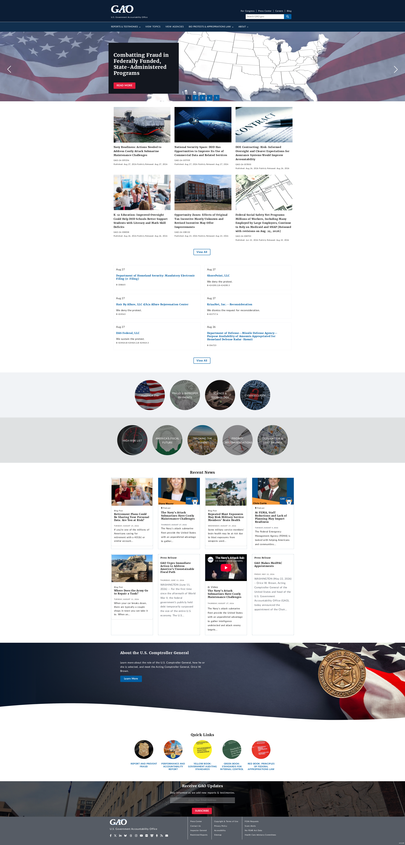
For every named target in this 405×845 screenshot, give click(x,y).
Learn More (131, 678)
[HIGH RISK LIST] (132, 454)
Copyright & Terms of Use (226, 821)
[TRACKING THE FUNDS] (202, 454)
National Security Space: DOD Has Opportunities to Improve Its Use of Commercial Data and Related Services (200, 151)
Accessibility (220, 830)
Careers (279, 11)
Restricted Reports (198, 835)
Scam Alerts (250, 826)
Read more (124, 85)
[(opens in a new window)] (111, 836)
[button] (395, 69)
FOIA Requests (252, 821)
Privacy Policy (220, 826)
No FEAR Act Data (253, 830)
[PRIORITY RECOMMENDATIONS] (238, 454)
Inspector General (198, 830)
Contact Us (195, 826)
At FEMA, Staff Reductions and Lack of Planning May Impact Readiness (271, 517)
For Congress (248, 11)
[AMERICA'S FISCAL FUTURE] (167, 454)
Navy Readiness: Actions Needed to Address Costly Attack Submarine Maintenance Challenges (138, 151)
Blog (289, 11)
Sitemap (218, 835)
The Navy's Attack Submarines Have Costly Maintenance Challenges (178, 515)
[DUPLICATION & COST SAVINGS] (273, 454)
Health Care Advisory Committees (260, 835)
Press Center (265, 11)
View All (201, 252)
